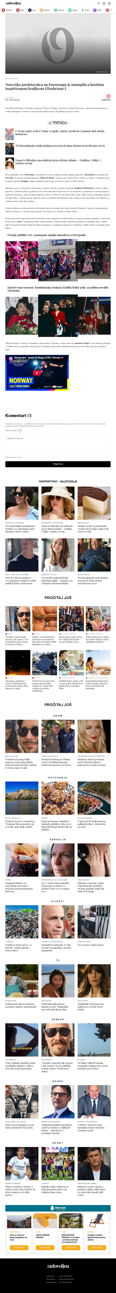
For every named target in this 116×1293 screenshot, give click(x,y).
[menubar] (104, 3)
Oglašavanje (51, 1282)
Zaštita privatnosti (66, 1279)
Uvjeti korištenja (65, 1276)
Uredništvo (50, 1279)
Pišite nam (50, 1276)
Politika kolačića (65, 1282)
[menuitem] (104, 3)
